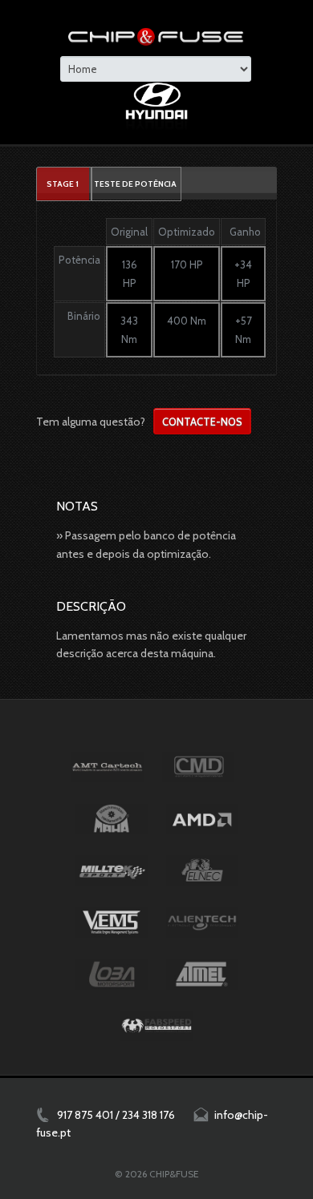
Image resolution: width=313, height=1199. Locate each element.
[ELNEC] (202, 870)
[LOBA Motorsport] (111, 974)
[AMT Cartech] (107, 767)
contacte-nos (202, 421)
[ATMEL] (202, 974)
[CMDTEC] (198, 767)
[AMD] (202, 819)
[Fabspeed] (156, 1026)
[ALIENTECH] (202, 922)
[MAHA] (111, 819)
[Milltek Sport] (111, 870)
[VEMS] (111, 922)
